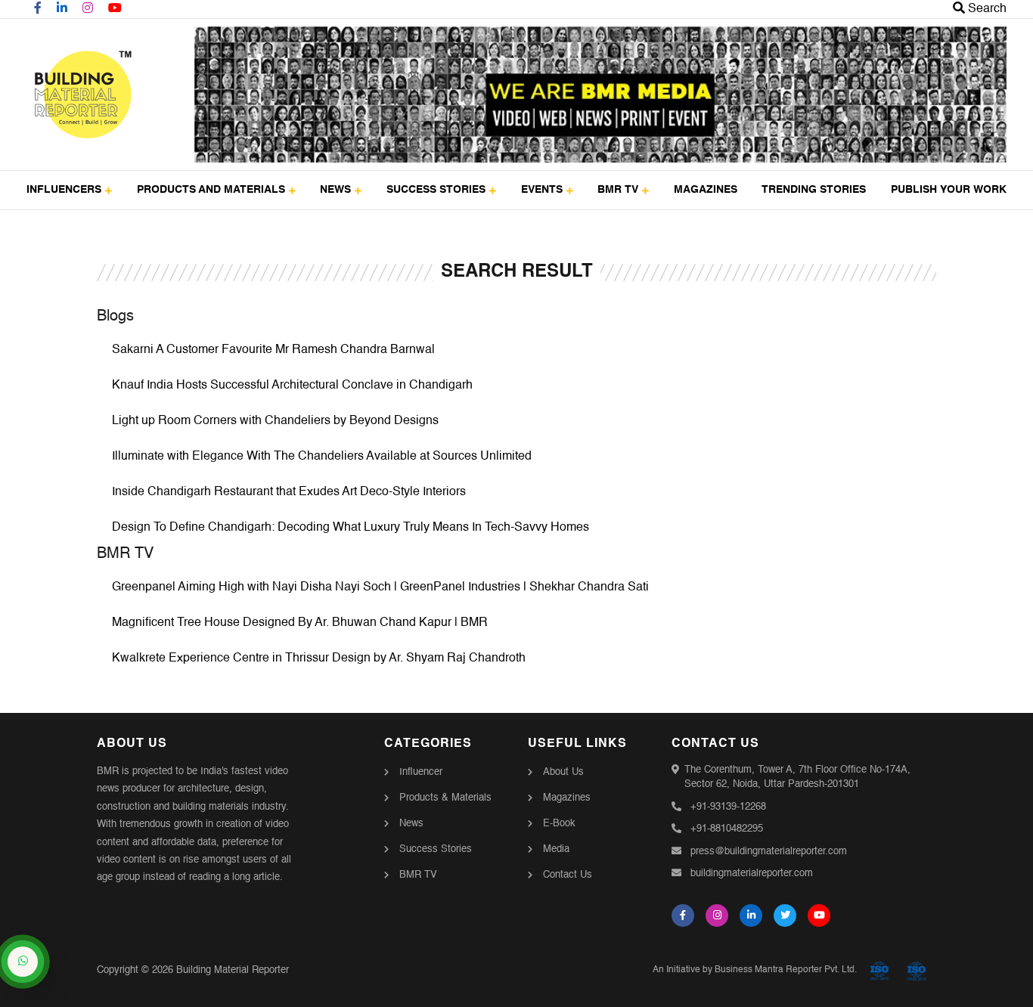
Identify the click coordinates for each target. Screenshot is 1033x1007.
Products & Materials (445, 798)
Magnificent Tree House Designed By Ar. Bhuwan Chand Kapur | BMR (300, 623)
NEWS (335, 189)
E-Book (559, 824)
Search (986, 9)
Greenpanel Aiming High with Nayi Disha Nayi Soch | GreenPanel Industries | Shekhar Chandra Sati (380, 587)
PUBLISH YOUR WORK (949, 189)
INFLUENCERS (63, 189)
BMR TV (617, 189)
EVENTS (542, 189)
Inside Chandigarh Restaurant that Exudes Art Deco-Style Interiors (289, 492)
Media (556, 849)
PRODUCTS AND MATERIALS (211, 189)
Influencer (420, 772)
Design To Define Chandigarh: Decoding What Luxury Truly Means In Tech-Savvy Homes (350, 528)
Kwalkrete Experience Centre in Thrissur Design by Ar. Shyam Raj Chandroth (319, 658)
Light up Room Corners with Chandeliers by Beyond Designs (275, 421)
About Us (563, 772)
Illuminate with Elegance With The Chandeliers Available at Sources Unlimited (322, 457)
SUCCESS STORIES (435, 189)
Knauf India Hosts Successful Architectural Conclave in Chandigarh (292, 386)
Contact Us (567, 875)
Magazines (567, 798)
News (411, 824)
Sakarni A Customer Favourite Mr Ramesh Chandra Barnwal (273, 350)
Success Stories (435, 849)
